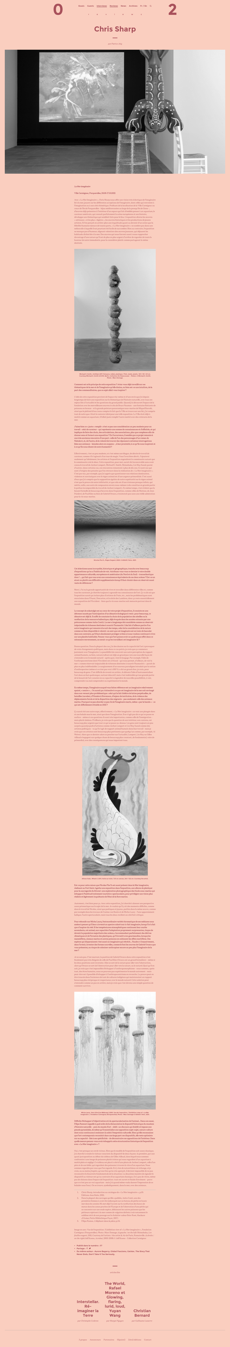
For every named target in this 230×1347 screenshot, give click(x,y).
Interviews (102, 6)
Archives (133, 6)
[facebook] (87, 1248)
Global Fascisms (118, 1251)
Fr (141, 6)
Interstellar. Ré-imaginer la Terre (88, 1308)
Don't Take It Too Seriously (101, 1254)
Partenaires (109, 1340)
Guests (90, 6)
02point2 (121, 1340)
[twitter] (90, 1248)
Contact (147, 1340)
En (145, 6)
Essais (81, 6)
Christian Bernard (142, 1313)
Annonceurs (95, 1340)
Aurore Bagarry (102, 1251)
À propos (83, 1340)
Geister (130, 1251)
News (123, 6)
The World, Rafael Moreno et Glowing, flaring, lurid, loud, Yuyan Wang (115, 1299)
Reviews (114, 6)
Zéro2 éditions (134, 1340)
